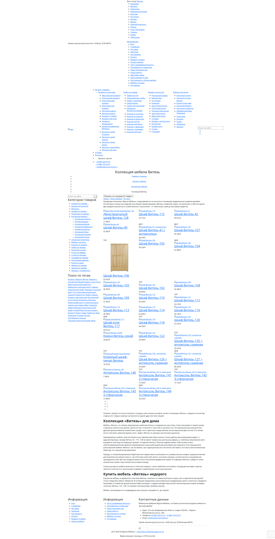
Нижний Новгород (138, 24)
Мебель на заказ (137, 83)
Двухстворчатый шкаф (77, 284)
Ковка (84, 313)
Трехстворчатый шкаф (86, 292)
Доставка (134, 49)
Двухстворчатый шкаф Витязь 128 (115, 216)
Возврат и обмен (137, 60)
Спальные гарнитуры (80, 240)
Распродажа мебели (80, 260)
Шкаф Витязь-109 (116, 298)
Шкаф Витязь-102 (152, 288)
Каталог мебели (139, 181)
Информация (133, 41)
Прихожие (180, 113)
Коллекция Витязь (82, 229)
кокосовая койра (81, 305)
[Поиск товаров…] (199, 125)
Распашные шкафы (160, 95)
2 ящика (94, 295)
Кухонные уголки (183, 95)
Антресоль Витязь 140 (119, 372)
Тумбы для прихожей (135, 106)
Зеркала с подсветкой (80, 270)
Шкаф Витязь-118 (152, 322)
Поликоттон (80, 295)
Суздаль (133, 32)
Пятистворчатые (159, 108)
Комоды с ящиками (135, 129)
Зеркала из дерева (79, 268)
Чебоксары (135, 37)
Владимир (134, 4)
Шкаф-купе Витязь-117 (111, 324)
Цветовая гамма (137, 75)
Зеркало (78, 279)
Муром (140, 1)
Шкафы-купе (157, 126)
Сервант (94, 287)
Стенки (154, 129)
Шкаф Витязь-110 (152, 298)
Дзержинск (135, 9)
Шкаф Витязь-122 (152, 336)
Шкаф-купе (78, 302)
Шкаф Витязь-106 (116, 275)
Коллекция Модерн (83, 234)
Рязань (133, 27)
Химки (133, 35)
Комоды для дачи (134, 132)
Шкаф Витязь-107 (187, 230)
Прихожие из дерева (80, 214)
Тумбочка (91, 313)
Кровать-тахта (89, 282)
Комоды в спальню (135, 116)
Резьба (87, 315)
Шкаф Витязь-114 (152, 310)
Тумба (87, 295)
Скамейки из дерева (79, 258)
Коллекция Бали (81, 221)
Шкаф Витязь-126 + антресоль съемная (153, 361)
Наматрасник (73, 290)
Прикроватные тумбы (136, 98)
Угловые (155, 119)
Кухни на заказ (77, 263)
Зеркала (179, 127)
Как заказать (135, 54)
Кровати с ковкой (109, 116)
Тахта (98, 282)
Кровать (71, 279)
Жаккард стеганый (93, 290)
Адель (93, 320)
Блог (132, 44)
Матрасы (105, 129)
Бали (70, 292)
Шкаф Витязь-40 (115, 227)
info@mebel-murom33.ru (107, 167)
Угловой (76, 310)
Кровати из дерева (79, 203)
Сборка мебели (136, 62)
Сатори (75, 300)
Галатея (71, 295)
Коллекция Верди (82, 224)
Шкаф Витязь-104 (187, 246)
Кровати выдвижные (110, 126)
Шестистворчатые (159, 106)
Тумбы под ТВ (132, 95)
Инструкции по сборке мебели (143, 80)
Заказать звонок (105, 158)
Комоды (179, 119)
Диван (70, 308)
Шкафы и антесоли (156, 92)
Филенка (77, 308)
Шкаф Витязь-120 (187, 320)
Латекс (78, 313)
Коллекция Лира (82, 232)
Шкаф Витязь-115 (152, 214)
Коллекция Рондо (82, 237)
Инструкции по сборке (116, 513)
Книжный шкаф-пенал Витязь (115, 358)
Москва (133, 19)
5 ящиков (93, 305)
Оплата (133, 57)
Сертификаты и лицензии (141, 67)
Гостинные (156, 101)
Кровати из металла (79, 206)
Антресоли (156, 124)
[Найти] (95, 196)
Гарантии (134, 52)
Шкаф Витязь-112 (187, 300)
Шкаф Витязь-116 (187, 310)
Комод (70, 302)
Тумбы (179, 121)
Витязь (86, 279)
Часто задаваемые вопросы (142, 65)
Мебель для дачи (78, 242)
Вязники (133, 6)
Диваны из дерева (79, 265)
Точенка (80, 315)
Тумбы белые (132, 103)
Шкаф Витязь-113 (116, 310)
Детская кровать (91, 310)
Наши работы (136, 72)
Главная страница (139, 176)
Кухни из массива (183, 103)
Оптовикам (135, 85)
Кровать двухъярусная (77, 297)
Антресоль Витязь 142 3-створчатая (190, 377)
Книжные (155, 103)
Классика (92, 300)
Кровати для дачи (109, 119)
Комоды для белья (134, 124)
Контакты (99, 155)
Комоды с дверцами (135, 127)
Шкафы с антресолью (161, 121)
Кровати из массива (106, 92)
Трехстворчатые (158, 113)
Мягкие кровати (108, 113)
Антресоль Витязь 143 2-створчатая (119, 393)
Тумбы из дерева (130, 92)
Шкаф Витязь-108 (187, 285)
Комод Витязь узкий (118, 336)
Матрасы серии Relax (111, 147)
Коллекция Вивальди (83, 227)
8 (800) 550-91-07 (103, 162)
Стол (74, 292)
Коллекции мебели (139, 186)
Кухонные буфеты (184, 106)
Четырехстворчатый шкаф (79, 320)
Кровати (71, 313)
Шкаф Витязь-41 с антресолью (152, 232)
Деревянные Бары (184, 111)
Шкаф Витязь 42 (186, 214)
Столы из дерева (78, 252)
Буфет (82, 290)
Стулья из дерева (78, 255)
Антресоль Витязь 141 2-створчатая (155, 377)
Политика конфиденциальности (150, 532)
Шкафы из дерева (79, 211)
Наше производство (138, 70)
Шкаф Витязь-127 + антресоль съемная (188, 361)
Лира (97, 313)
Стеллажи (156, 131)
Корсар (83, 318)
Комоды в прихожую (135, 119)
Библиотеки (157, 98)
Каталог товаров (102, 90)
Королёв (134, 14)
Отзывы (98, 152)
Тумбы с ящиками (134, 101)
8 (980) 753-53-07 (103, 164)
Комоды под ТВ (133, 121)
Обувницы (131, 108)
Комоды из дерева (134, 110)
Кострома (134, 17)
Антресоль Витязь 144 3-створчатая (155, 393)
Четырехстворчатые (160, 111)
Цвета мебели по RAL (139, 78)
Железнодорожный (138, 11)
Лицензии (72, 315)
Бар (81, 310)
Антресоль (83, 300)
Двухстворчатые (158, 116)
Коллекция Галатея (83, 219)
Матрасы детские (109, 150)
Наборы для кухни (180, 92)
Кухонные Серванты (184, 108)
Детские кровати (109, 111)
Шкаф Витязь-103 (116, 285)
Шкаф (80, 282)
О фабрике (135, 47)
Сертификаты (73, 318)
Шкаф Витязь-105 (152, 243)
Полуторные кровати (111, 98)
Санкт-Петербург (137, 29)
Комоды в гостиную (135, 114)
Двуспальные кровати (111, 95)
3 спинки (87, 302)
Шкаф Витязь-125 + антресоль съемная (188, 342)
